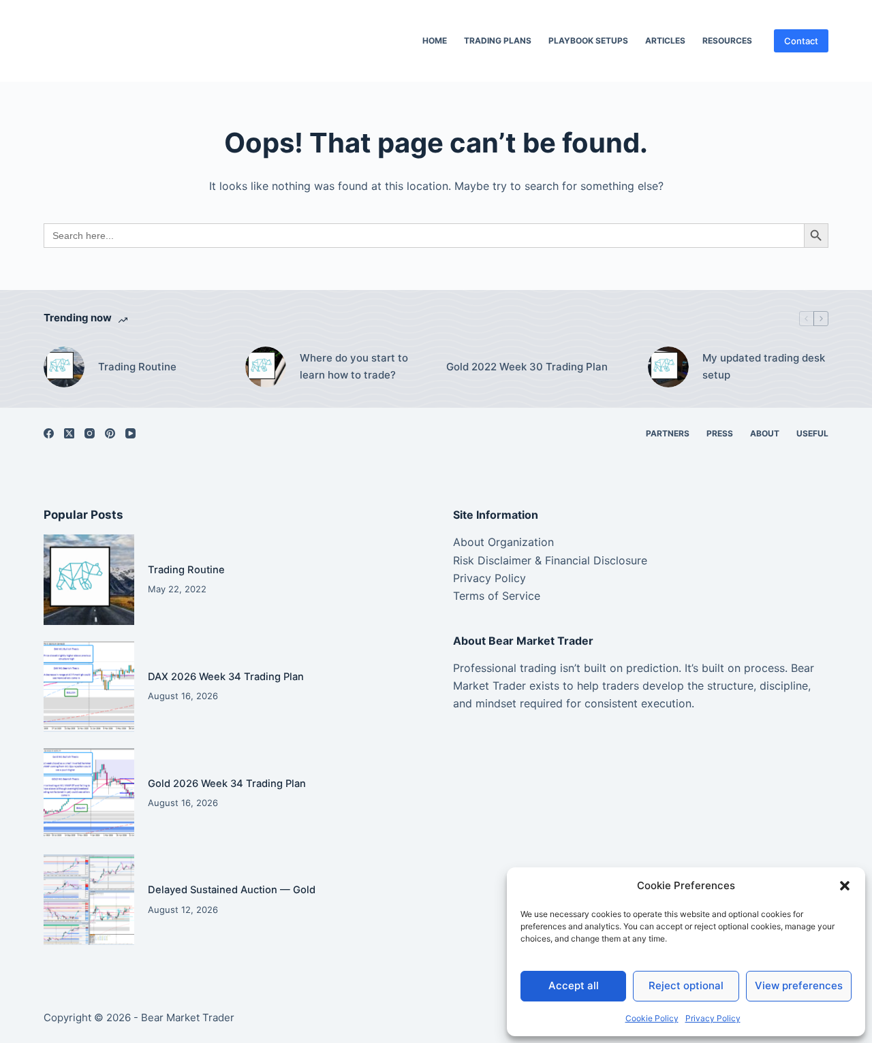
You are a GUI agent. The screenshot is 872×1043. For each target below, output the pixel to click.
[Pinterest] (110, 433)
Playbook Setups (588, 40)
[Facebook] (49, 433)
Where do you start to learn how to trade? (354, 366)
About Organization (503, 542)
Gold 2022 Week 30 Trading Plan (527, 366)
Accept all (573, 985)
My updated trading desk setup (763, 366)
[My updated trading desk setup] (668, 367)
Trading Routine (137, 366)
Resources (727, 40)
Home (434, 40)
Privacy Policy (713, 1018)
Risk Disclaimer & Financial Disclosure (550, 560)
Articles (665, 40)
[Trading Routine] (64, 367)
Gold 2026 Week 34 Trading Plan (227, 783)
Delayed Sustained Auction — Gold (231, 890)
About (764, 433)
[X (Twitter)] (69, 433)
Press (719, 433)
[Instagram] (89, 433)
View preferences (799, 985)
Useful (812, 433)
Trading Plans (497, 40)
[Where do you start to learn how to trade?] (265, 367)
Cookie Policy (652, 1018)
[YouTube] (130, 433)
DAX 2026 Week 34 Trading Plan (226, 677)
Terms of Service (496, 596)
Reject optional (686, 985)
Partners (667, 433)
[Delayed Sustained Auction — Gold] (89, 899)
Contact (801, 40)
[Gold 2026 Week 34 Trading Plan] (89, 793)
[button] (845, 886)
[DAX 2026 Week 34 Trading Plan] (89, 686)
